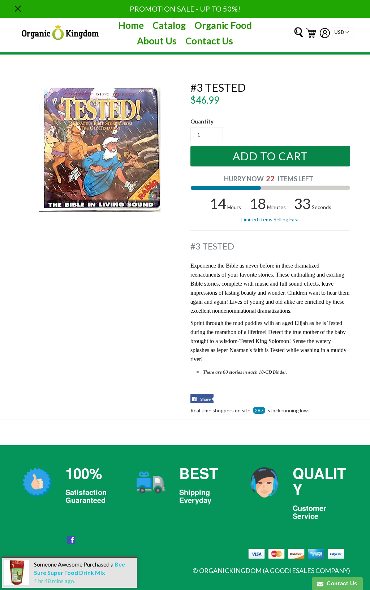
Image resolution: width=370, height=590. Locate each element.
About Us (157, 41)
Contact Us (209, 41)
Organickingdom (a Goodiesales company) (274, 570)
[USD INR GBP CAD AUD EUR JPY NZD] (342, 32)
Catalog (169, 25)
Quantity (202, 121)
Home (131, 25)
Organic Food (223, 25)
